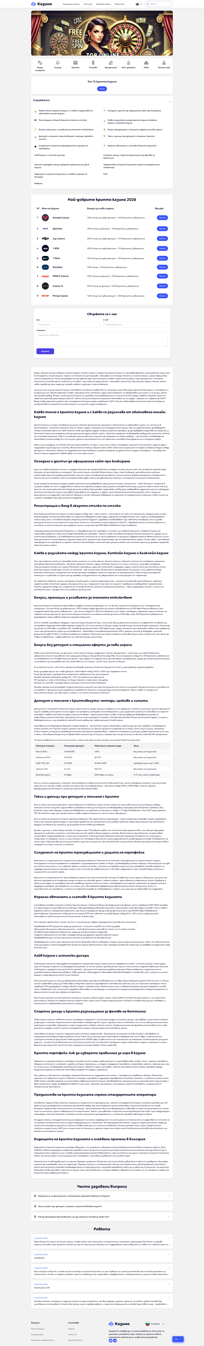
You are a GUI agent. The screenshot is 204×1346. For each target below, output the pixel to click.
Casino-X (58, 286)
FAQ (105, 174)
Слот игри (87, 4)
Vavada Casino (61, 217)
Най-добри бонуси (103, 4)
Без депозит (37, 1334)
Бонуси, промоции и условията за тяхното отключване (66, 129)
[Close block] (170, 102)
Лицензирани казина (71, 4)
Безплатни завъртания (42, 1340)
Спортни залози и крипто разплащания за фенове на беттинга (129, 156)
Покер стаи (119, 4)
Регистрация (37, 1329)
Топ (176, 1339)
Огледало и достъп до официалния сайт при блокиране (134, 110)
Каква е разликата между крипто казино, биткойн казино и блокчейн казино (132, 121)
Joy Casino (59, 238)
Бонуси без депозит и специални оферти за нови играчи (135, 129)
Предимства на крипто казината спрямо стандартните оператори (131, 166)
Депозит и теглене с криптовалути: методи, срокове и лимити (66, 137)
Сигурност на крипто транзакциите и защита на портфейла (63, 147)
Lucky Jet (72, 1334)
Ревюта (38, 183)
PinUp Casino (60, 295)
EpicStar (57, 228)
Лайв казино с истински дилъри (49, 155)
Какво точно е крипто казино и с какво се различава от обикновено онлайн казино (66, 112)
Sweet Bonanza (75, 1340)
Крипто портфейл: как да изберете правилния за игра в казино (61, 166)
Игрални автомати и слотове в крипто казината (132, 145)
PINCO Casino (61, 276)
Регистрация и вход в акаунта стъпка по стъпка (63, 120)
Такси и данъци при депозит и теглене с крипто (131, 136)
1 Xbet (56, 258)
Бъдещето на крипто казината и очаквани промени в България (60, 175)
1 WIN (56, 248)
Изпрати (45, 351)
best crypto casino (92, 1000)
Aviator (71, 1329)
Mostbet (57, 267)
